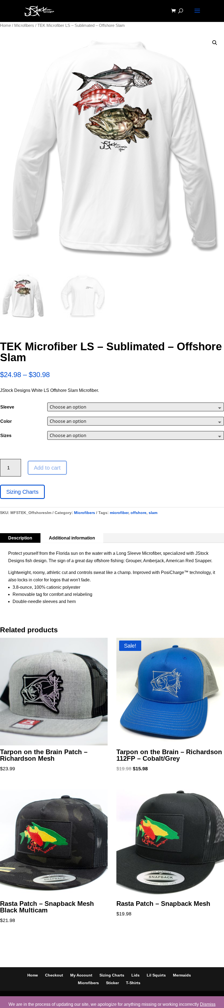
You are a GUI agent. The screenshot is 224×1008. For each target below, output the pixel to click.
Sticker (112, 983)
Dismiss (208, 1004)
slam (153, 512)
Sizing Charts (22, 492)
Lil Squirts (156, 975)
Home (5, 25)
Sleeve (7, 407)
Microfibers (24, 25)
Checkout (54, 975)
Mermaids (182, 975)
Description (20, 538)
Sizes (5, 435)
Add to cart (47, 468)
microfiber (119, 512)
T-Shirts (133, 983)
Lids (135, 975)
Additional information (72, 538)
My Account (81, 975)
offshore (138, 512)
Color (6, 421)
